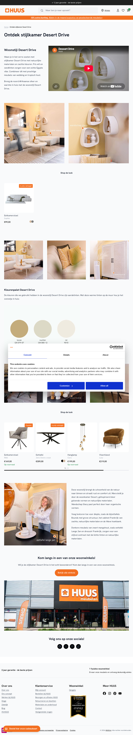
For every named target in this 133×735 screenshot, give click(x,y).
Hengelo (72, 690)
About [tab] (105, 355)
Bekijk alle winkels (66, 572)
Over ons (5, 690)
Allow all (104, 386)
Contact (38, 708)
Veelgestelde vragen (43, 712)
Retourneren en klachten (45, 701)
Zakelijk (5, 704)
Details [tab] (66, 355)
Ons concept (7, 693)
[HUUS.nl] (20, 10)
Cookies (72, 730)
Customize (64, 386)
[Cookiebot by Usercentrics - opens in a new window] (111, 347)
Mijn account (40, 690)
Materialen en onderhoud (46, 704)
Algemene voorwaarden (45, 730)
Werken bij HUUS (8, 697)
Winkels (107, 10)
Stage (4, 701)
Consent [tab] (27, 355)
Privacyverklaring (62, 730)
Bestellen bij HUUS (43, 693)
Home (6, 27)
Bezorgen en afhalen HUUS (46, 697)
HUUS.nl (108, 730)
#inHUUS (5, 712)
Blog (3, 708)
